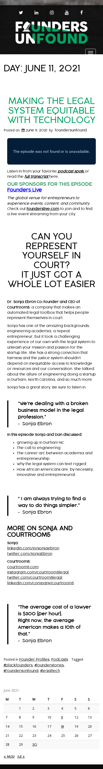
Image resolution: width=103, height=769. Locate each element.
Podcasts (59, 659)
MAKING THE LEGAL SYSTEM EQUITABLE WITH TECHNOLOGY (51, 111)
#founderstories (49, 665)
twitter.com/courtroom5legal (34, 577)
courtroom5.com (23, 567)
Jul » (21, 756)
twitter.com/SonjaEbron (29, 554)
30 (34, 744)
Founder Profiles (34, 659)
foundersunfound (71, 130)
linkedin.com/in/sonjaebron (33, 548)
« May (9, 756)
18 (62, 726)
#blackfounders (18, 665)
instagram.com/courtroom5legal (38, 572)
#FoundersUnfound (21, 671)
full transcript (36, 176)
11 (62, 717)
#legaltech (50, 671)
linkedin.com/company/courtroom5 (40, 583)
